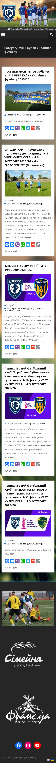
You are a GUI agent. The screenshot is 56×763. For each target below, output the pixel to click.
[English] (49, 759)
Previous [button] (4, 608)
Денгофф (39, 203)
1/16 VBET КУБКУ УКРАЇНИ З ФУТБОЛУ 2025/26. (25, 268)
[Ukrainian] (52, 759)
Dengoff (10, 115)
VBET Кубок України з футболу (31, 115)
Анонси (38, 308)
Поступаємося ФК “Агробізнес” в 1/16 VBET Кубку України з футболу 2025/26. (27, 75)
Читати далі (10, 134)
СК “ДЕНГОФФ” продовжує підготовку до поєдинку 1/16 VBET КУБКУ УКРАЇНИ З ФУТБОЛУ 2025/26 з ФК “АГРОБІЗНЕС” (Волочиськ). (26, 157)
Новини (17, 310)
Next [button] (51, 608)
